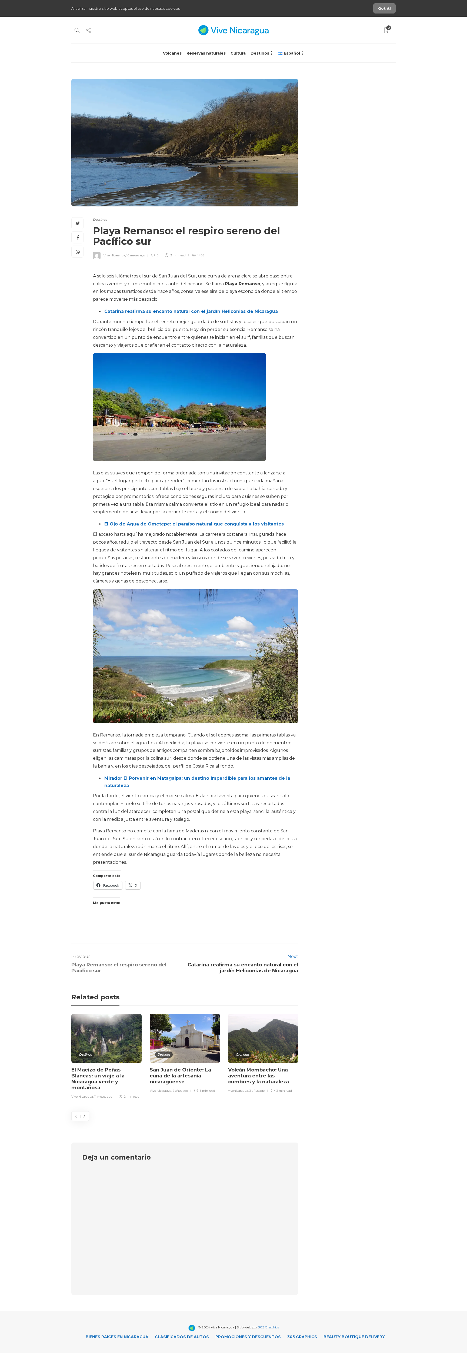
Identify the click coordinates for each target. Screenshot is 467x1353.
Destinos (260, 53)
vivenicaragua (238, 1091)
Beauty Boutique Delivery (354, 1336)
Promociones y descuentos (248, 1336)
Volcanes (172, 53)
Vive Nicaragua (114, 255)
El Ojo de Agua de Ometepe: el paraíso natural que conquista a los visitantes (194, 524)
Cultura (238, 53)
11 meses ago (103, 1097)
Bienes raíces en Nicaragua (117, 1336)
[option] (106, 1057)
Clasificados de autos (182, 1336)
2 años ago (180, 1091)
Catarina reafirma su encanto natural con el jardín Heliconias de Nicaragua (191, 311)
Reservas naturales (206, 53)
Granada (242, 1054)
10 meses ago (135, 255)
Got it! (384, 8)
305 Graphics (268, 1327)
